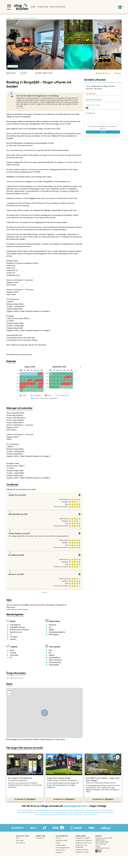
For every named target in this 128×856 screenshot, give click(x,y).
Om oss (58, 838)
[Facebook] (96, 851)
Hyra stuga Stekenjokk (104, 810)
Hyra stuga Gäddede (73, 810)
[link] (83, 838)
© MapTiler (62, 737)
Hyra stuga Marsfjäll (92, 812)
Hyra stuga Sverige (75, 814)
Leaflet (56, 737)
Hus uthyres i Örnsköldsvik (20, 778)
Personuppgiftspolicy (63, 847)
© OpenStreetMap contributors (74, 737)
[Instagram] (100, 851)
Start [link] (33, 7)
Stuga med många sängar (59, 778)
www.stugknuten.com (75, 806)
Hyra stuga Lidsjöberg (42, 814)
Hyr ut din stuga (57, 7)
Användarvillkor (61, 845)
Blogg (58, 843)
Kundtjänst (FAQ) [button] (61, 840)
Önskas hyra (40, 838)
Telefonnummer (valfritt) (93, 105)
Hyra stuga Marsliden (76, 812)
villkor (104, 128)
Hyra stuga (43, 7)
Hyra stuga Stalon (107, 812)
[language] (121, 7)
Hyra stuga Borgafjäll (41, 810)
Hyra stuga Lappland (25, 810)
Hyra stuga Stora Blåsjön (25, 812)
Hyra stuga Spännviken (59, 814)
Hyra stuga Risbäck (90, 814)
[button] (9, 690)
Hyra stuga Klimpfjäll (57, 810)
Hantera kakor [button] (60, 850)
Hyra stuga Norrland (88, 810)
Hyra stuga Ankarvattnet (44, 812)
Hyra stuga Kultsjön (60, 812)
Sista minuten (20, 843)
